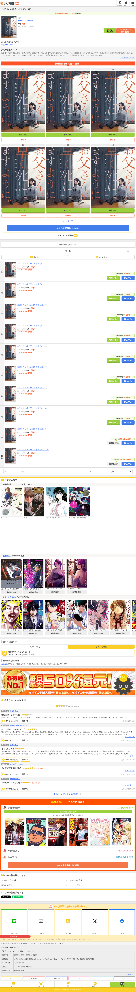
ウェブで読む (101, 647)
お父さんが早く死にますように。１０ (33, 449)
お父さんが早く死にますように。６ (32, 367)
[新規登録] (119, 2)
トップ (11, 978)
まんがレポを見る (67, 235)
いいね (122, 933)
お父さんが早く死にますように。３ (32, 305)
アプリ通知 (68, 933)
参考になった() (11, 721)
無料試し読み (11, 592)
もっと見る (67, 221)
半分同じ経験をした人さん (19, 725)
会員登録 (4, 664)
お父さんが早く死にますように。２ (32, 284)
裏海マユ (26, 20)
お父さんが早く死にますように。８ (32, 408)
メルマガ (41, 933)
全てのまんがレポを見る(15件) (66, 794)
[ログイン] (126, 2)
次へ (113, 471)
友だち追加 (14, 934)
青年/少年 (57, 978)
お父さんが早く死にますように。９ (32, 429)
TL (79, 978)
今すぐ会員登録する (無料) (68, 228)
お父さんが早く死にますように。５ (32, 346)
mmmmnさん (15, 779)
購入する (128, 278)
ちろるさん (14, 711)
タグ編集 (10, 45)
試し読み (115, 443)
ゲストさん (14, 745)
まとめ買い (103, 257)
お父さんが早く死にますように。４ (32, 325)
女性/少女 (34, 978)
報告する (25, 721)
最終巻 (35, 257)
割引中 (23, 140)
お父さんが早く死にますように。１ (32, 263)
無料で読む (125, 31)
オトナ (124, 978)
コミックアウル (9, 597)
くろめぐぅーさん (16, 764)
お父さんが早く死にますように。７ (32, 387)
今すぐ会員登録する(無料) (68, 865)
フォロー (95, 933)
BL (102, 978)
